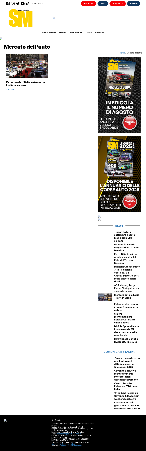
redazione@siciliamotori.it (69, 434)
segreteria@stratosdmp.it (71, 446)
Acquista (117, 3)
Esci (103, 3)
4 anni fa (10, 89)
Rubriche (99, 32)
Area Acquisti (76, 32)
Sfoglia (88, 3)
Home (122, 52)
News (119, 225)
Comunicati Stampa (119, 351)
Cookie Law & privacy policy (63, 444)
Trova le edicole (48, 32)
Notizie (62, 32)
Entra (133, 3)
